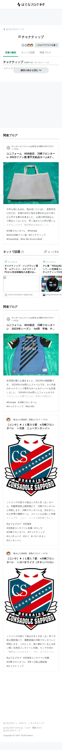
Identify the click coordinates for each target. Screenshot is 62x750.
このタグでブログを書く (46, 45)
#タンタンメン (14, 540)
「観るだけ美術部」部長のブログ (26, 419)
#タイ (26, 536)
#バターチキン (38, 536)
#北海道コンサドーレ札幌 (19, 528)
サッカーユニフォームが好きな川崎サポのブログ (33, 146)
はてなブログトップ (11, 730)
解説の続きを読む (29, 70)
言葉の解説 (10, 52)
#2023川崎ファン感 (17, 234)
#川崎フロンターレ (16, 230)
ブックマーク (11, 261)
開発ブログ (37, 727)
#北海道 (27, 523)
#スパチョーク (14, 536)
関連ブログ (45, 52)
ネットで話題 (28, 52)
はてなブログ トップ (15, 29)
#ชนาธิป (29, 406)
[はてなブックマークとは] (22, 251)
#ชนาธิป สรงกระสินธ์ (31, 239)
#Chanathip (13, 239)
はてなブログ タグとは (13, 727)
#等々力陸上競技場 (37, 661)
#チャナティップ (37, 234)
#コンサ (38, 528)
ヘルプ (27, 727)
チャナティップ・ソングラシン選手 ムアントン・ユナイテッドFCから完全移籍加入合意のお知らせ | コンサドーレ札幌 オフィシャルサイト (21, 269)
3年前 (15, 149)
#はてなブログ (14, 523)
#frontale (32, 230)
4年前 (15, 320)
